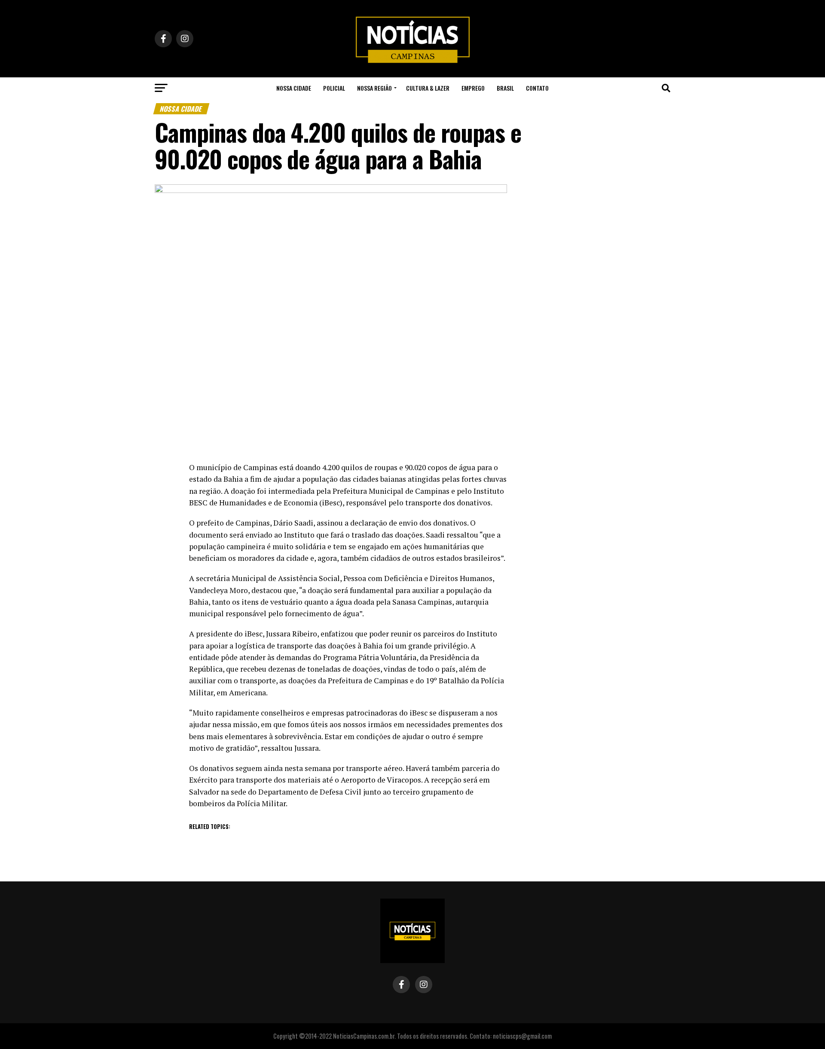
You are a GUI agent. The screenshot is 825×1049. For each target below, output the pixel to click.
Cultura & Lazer (427, 87)
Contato (537, 87)
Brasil (505, 87)
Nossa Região (374, 87)
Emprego (473, 87)
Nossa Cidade (293, 87)
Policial (334, 87)
